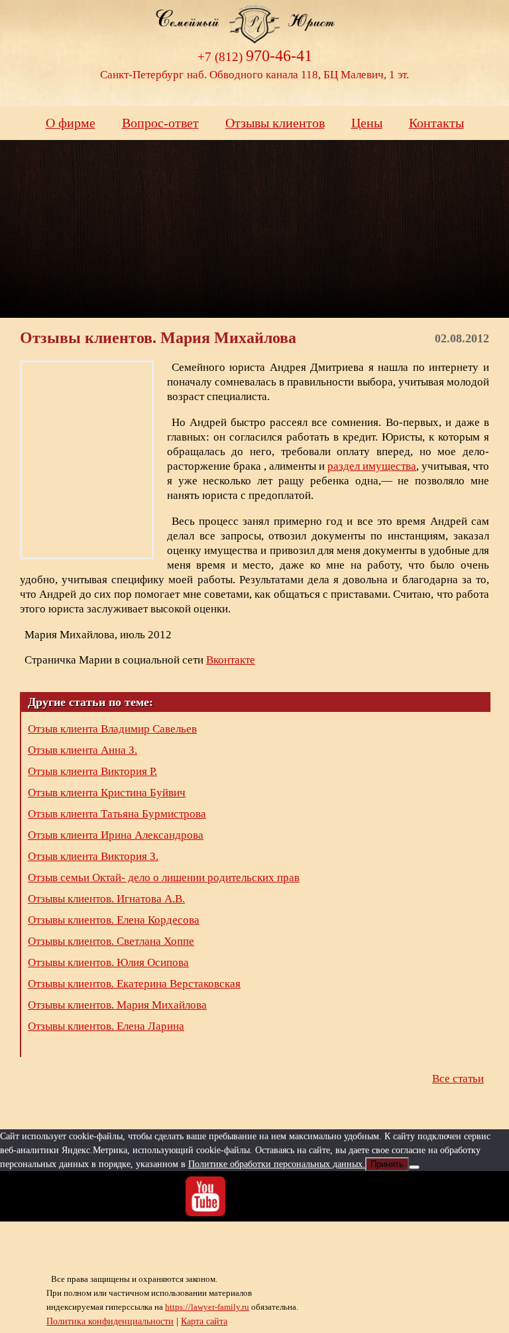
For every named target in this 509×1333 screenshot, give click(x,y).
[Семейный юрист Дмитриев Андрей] (254, 31)
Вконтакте (230, 660)
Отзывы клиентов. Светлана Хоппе (111, 941)
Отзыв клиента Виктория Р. (92, 771)
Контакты (436, 123)
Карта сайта (204, 1321)
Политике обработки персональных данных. (276, 1164)
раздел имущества (371, 466)
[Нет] (414, 1167)
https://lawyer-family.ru (207, 1307)
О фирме (70, 123)
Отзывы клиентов (275, 123)
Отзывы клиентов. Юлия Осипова (108, 962)
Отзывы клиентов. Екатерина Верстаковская (134, 983)
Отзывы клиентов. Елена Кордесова (113, 920)
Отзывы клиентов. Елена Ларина (106, 1026)
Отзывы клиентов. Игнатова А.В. (106, 898)
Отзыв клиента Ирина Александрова (115, 835)
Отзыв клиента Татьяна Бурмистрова (117, 813)
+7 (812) (255, 57)
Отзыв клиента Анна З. (82, 750)
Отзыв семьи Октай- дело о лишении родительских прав (164, 877)
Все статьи (458, 1078)
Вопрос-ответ (160, 123)
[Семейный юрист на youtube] (205, 1196)
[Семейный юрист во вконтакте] (254, 1196)
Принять (387, 1164)
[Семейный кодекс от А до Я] (303, 1196)
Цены (366, 123)
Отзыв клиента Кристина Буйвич (107, 792)
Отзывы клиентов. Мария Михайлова (117, 1005)
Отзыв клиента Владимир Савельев (112, 729)
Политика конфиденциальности (110, 1321)
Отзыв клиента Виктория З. (93, 856)
